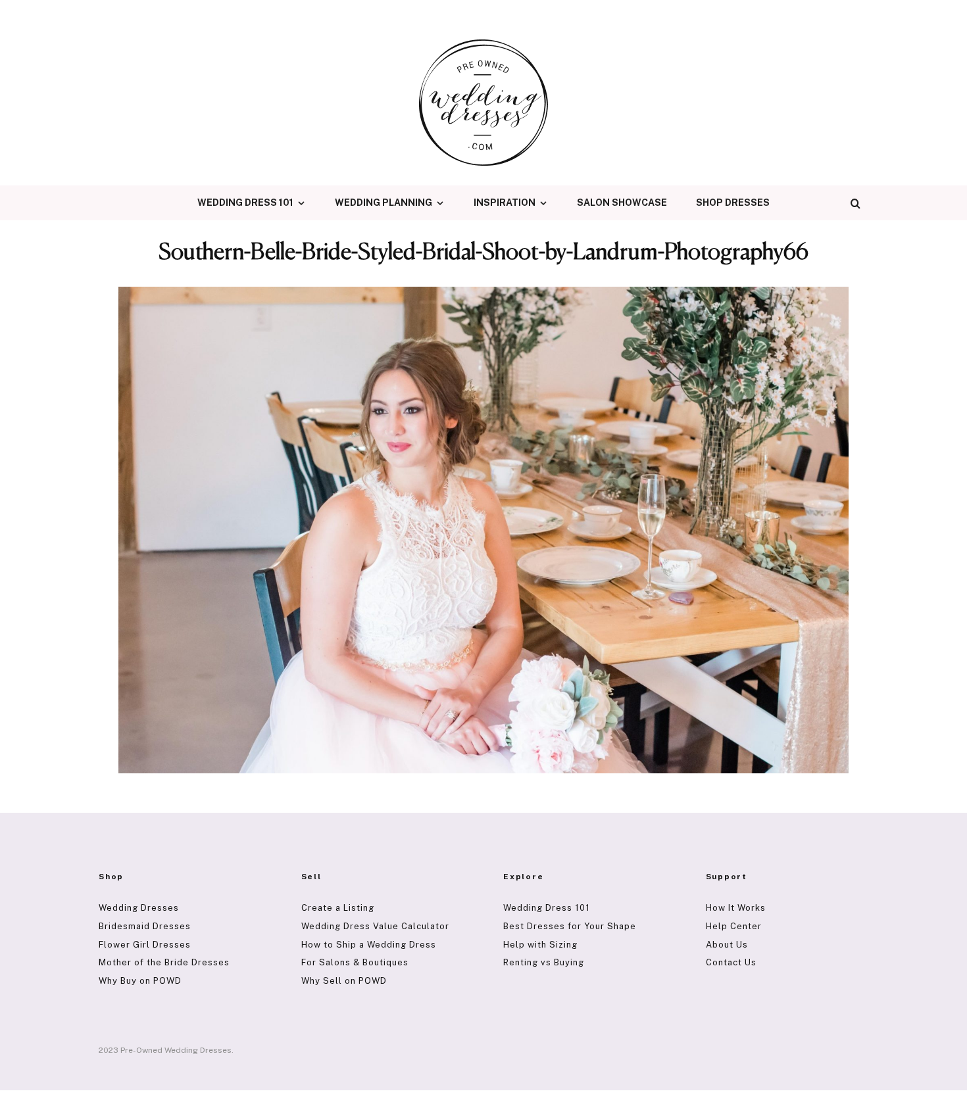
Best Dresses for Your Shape (569, 926)
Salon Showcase (622, 202)
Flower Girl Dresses (145, 945)
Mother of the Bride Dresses (164, 962)
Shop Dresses (733, 202)
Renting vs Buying (543, 962)
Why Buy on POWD (140, 981)
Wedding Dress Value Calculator (375, 926)
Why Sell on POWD (344, 981)
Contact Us (731, 962)
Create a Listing (337, 908)
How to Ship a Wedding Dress (368, 945)
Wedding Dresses (139, 908)
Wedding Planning (383, 202)
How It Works (736, 908)
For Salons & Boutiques (355, 962)
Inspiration (504, 202)
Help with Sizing (540, 945)
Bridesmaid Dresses (145, 926)
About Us (727, 945)
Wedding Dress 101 (245, 202)
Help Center (734, 926)
